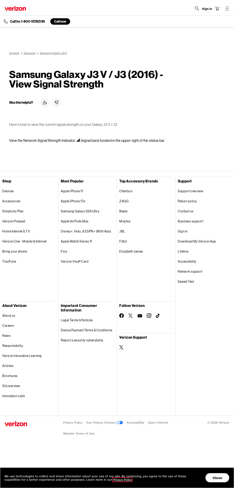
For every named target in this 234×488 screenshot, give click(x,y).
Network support (190, 271)
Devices (8, 191)
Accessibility (187, 261)
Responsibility (12, 346)
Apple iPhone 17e (73, 201)
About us (8, 315)
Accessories (11, 201)
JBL (122, 231)
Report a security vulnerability (82, 340)
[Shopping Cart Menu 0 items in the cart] (217, 8)
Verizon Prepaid (13, 221)
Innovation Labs (13, 396)
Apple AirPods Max (75, 221)
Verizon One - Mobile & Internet (24, 241)
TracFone (9, 261)
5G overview (11, 386)
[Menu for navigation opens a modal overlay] (227, 8)
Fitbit (123, 241)
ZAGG (123, 201)
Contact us (185, 211)
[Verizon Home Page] (15, 8)
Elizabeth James (131, 251)
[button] (45, 103)
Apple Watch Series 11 (76, 241)
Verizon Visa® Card (74, 261)
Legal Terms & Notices (77, 320)
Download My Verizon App (197, 241)
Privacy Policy (72, 422)
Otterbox (126, 191)
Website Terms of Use (78, 433)
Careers (8, 325)
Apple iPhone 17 (72, 191)
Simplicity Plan (13, 211)
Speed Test (186, 281)
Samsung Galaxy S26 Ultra (80, 211)
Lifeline (183, 251)
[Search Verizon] (197, 8)
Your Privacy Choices (101, 422)
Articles (7, 366)
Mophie (124, 221)
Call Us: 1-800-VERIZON (27, 21)
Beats (123, 211)
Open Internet (158, 422)
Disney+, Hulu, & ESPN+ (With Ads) (86, 231)
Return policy (187, 201)
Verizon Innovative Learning (22, 356)
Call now (60, 21)
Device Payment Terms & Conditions (86, 330)
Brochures (10, 376)
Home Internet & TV (16, 231)
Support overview (190, 191)
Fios (64, 251)
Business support (190, 221)
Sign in (183, 231)
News (6, 336)
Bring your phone (14, 251)
